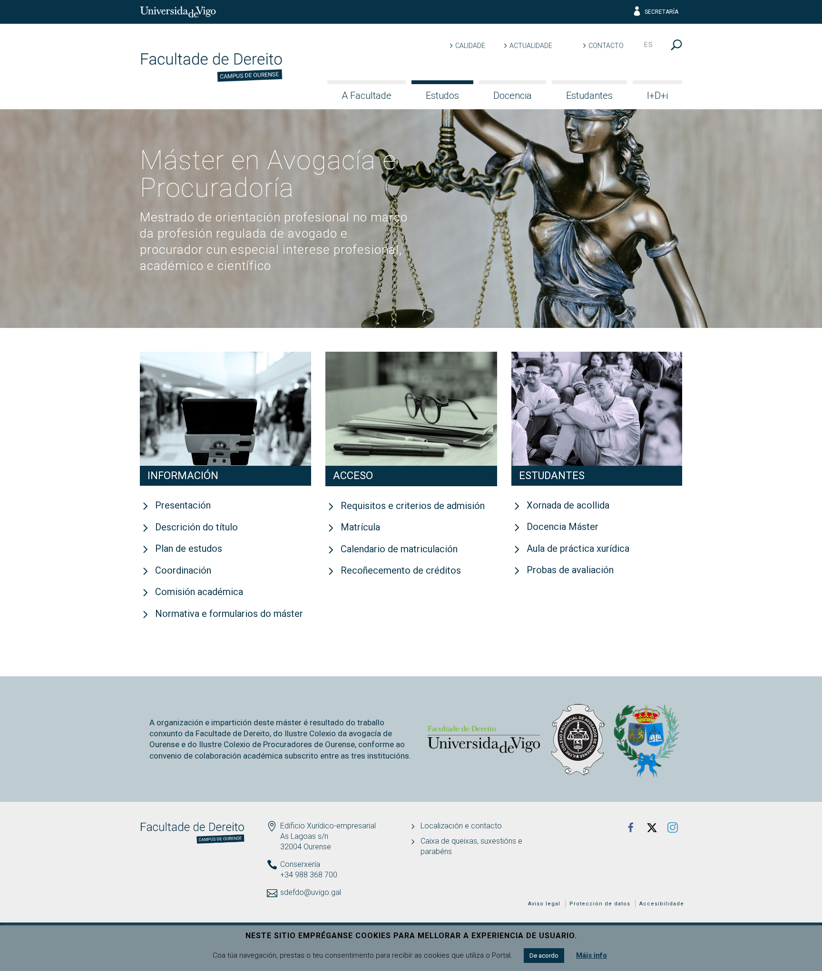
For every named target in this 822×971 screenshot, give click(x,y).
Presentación (183, 505)
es (648, 44)
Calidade (470, 45)
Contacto (606, 45)
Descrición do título (196, 527)
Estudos (442, 95)
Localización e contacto (461, 825)
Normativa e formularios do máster (229, 613)
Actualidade (530, 45)
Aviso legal (544, 904)
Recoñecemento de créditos (401, 570)
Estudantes (589, 95)
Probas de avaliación (570, 570)
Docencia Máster (562, 526)
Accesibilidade (661, 904)
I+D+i (657, 95)
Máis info (591, 955)
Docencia (512, 95)
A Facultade (366, 95)
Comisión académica (199, 591)
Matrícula (360, 527)
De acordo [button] (543, 955)
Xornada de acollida (568, 505)
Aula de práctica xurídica (578, 548)
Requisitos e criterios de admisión (413, 505)
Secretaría (661, 12)
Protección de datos (599, 904)
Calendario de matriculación (399, 549)
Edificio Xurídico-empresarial (328, 825)
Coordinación (183, 570)
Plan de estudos (188, 548)
